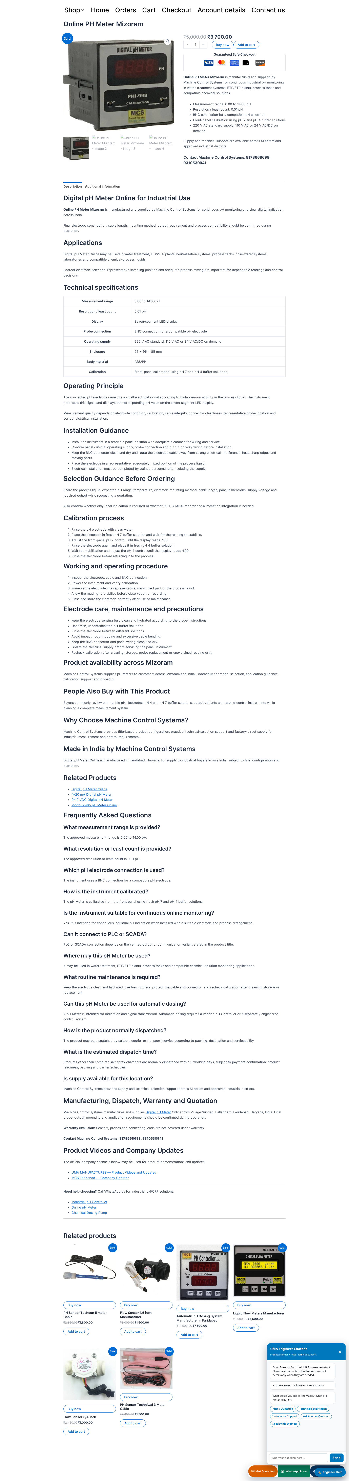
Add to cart (246, 45)
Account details (221, 10)
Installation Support (284, 1416)
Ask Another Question (316, 1416)
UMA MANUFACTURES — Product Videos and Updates (113, 1172)
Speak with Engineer (284, 1423)
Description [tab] (72, 186)
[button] (167, 41)
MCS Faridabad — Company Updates (100, 1178)
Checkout (176, 10)
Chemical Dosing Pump (89, 1213)
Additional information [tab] (102, 186)
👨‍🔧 (330, 1472)
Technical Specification (313, 1408)
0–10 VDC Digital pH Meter (92, 800)
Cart (149, 10)
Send (337, 1458)
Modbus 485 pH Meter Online (94, 805)
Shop (72, 10)
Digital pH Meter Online (89, 789)
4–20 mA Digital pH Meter (91, 794)
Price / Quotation (282, 1408)
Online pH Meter (83, 1207)
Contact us (268, 10)
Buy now (222, 45)
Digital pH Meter (158, 1112)
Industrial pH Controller (89, 1202)
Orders (125, 10)
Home (100, 10)
